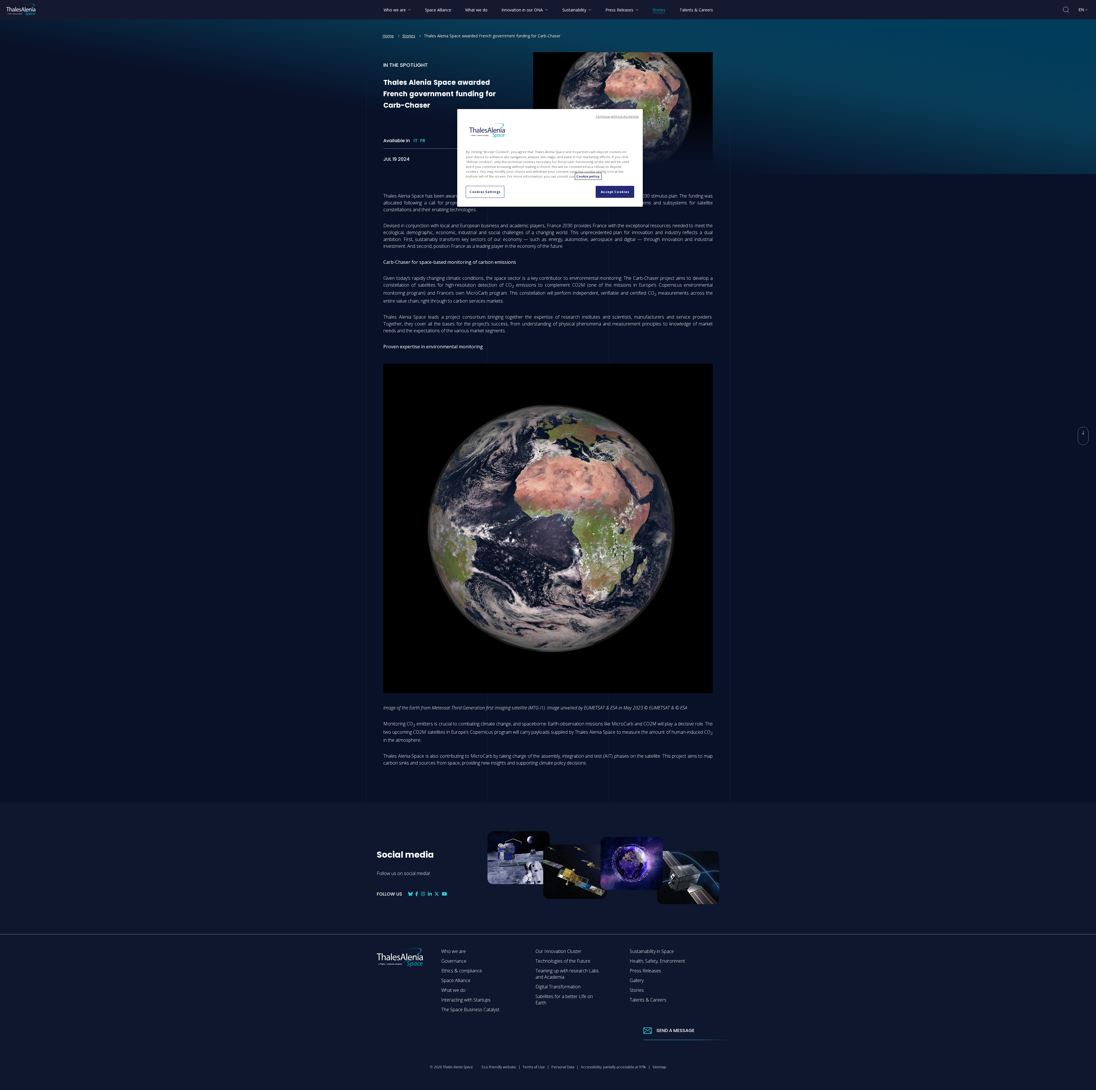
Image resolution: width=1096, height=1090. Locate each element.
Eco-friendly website (499, 1066)
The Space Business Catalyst (470, 1009)
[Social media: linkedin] (430, 894)
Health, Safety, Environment (657, 961)
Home (388, 36)
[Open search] (1066, 10)
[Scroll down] (1083, 436)
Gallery (637, 980)
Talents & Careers (648, 1000)
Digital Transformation (558, 987)
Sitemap (659, 1066)
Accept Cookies (615, 192)
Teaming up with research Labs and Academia (567, 974)
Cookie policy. (588, 176)
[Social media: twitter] (436, 894)
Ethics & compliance (461, 971)
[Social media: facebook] (416, 894)
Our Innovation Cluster (558, 951)
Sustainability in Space (652, 951)
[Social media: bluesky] (410, 894)
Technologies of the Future (562, 961)
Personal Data (562, 1066)
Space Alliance (455, 980)
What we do (453, 990)
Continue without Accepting (617, 116)
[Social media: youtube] (444, 894)
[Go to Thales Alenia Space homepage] (20, 10)
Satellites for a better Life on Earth (564, 999)
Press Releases (645, 971)
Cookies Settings (485, 192)
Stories (408, 36)
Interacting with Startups (466, 1000)
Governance (453, 961)
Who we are (453, 951)
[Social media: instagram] (423, 894)
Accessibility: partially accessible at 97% (613, 1066)
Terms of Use (534, 1066)
